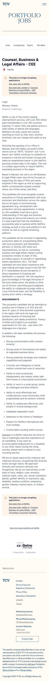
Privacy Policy (21, 592)
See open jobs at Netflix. (19, 84)
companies (19, 45)
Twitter (19, 604)
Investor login (27, 639)
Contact (19, 581)
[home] (13, 4)
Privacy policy (18, 552)
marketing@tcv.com (24, 615)
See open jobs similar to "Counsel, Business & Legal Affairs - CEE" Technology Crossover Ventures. (23, 90)
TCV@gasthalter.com (24, 622)
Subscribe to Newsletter (26, 596)
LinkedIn (19, 600)
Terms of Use (8, 670)
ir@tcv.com (20, 629)
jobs (7, 45)
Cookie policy (31, 552)
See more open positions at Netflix (24, 528)
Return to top (8, 568)
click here (31, 664)
